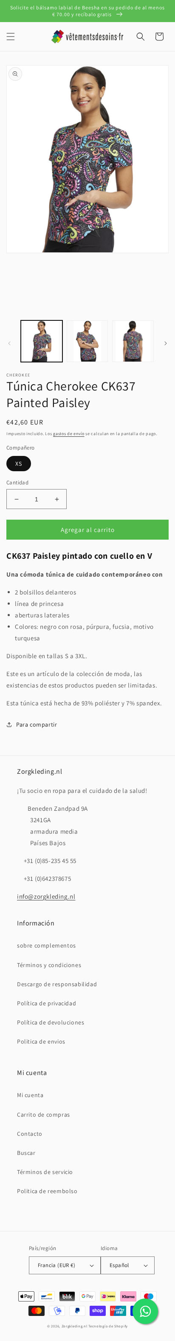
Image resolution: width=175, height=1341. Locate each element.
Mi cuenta (30, 1095)
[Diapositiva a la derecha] (165, 343)
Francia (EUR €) (56, 1265)
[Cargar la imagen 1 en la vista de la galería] (41, 341)
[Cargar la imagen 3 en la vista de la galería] (133, 341)
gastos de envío (69, 433)
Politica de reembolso (47, 1191)
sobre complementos (46, 945)
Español (119, 1265)
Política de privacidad (46, 1003)
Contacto (29, 1133)
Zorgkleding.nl (75, 1326)
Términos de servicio (45, 1172)
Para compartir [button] (36, 724)
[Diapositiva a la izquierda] (9, 343)
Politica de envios (41, 1041)
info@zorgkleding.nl (46, 896)
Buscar (26, 1153)
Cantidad (17, 482)
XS (18, 463)
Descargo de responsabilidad (57, 984)
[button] (10, 36)
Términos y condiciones (49, 965)
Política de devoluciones (50, 1022)
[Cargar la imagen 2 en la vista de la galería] (87, 341)
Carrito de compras (43, 1114)
